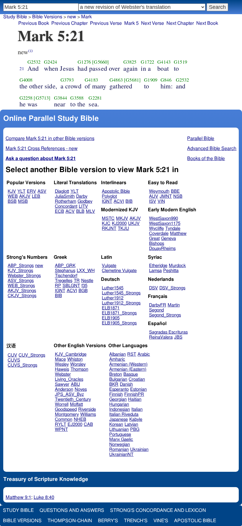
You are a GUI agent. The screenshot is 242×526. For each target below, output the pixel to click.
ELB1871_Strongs (119, 313)
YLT (21, 191)
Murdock (177, 265)
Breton (115, 374)
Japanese (118, 419)
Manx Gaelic (121, 439)
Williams (88, 414)
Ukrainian (139, 449)
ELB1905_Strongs (119, 323)
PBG (134, 429)
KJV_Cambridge (70, 354)
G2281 (95, 98)
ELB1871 (111, 308)
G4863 (116, 80)
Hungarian (119, 404)
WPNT (61, 429)
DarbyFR (157, 305)
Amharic (117, 359)
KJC (106, 223)
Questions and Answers (72, 510)
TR (77, 280)
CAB (88, 424)
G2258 (26, 98)
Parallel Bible (200, 138)
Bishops (156, 243)
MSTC (108, 218)
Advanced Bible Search (211, 148)
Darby (81, 196)
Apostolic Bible (195, 520)
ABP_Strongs (21, 265)
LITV (83, 206)
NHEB (80, 419)
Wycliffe (156, 228)
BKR (113, 384)
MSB (23, 201)
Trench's (136, 520)
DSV (153, 288)
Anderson (64, 389)
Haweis (62, 369)
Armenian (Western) (128, 364)
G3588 (77, 98)
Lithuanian (119, 429)
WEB (13, 196)
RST (131, 354)
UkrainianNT (121, 454)
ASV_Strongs (21, 280)
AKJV (24, 196)
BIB (129, 201)
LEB (36, 196)
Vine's (160, 520)
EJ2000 (75, 424)
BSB (12, 201)
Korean (116, 424)
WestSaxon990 (163, 218)
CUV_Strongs (32, 355)
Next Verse (152, 23)
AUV (153, 196)
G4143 (164, 62)
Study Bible (15, 16)
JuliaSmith (65, 196)
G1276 (84, 62)
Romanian (119, 449)
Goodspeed (66, 409)
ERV (31, 191)
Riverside (87, 409)
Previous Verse (106, 23)
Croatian (137, 379)
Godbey (85, 201)
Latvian (131, 424)
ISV (152, 201)
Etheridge (158, 265)
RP (58, 285)
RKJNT (109, 228)
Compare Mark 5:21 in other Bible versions (50, 138)
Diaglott (62, 191)
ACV (70, 211)
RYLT (60, 424)
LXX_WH (86, 270)
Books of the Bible (206, 158)
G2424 (50, 62)
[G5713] (42, 98)
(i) (30, 50)
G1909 (150, 80)
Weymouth (159, 191)
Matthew (178, 233)
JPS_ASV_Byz (69, 394)
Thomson (79, 369)
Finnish (116, 394)
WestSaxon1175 (164, 223)
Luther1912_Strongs (121, 303)
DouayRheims (162, 248)
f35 (84, 285)
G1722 (147, 62)
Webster (63, 374)
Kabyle (135, 419)
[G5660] (100, 62)
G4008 (26, 80)
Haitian (134, 399)
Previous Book (33, 23)
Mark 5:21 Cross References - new (42, 148)
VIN (161, 201)
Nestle (87, 280)
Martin (174, 305)
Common (63, 419)
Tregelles (63, 280)
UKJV (134, 223)
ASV (41, 191)
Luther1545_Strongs (121, 293)
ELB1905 (111, 318)
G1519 (180, 62)
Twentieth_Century (73, 399)
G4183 (91, 80)
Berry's (108, 520)
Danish (126, 384)
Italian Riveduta (123, 414)
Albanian (117, 354)
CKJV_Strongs (22, 295)
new (71, 16)
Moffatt (76, 404)
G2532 (34, 62)
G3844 (60, 98)
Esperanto (119, 389)
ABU (75, 384)
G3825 (130, 62)
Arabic (144, 354)
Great (154, 238)
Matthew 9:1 (18, 497)
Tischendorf (66, 275)
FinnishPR (134, 394)
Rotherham (65, 201)
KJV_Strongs (20, 270)
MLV (90, 211)
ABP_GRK (65, 265)
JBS (178, 337)
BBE (175, 191)
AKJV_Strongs (22, 290)
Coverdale (159, 233)
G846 (166, 80)
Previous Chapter (69, 23)
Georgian (118, 399)
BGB (83, 290)
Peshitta (171, 270)
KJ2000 (119, 223)
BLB (80, 211)
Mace (60, 359)
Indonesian (119, 409)
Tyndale (172, 228)
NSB (177, 196)
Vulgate (109, 265)
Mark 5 (131, 23)
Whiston (75, 359)
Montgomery (67, 414)
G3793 (67, 80)
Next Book (207, 23)
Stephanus (65, 270)
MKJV (122, 218)
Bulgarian (118, 379)
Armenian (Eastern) (127, 369)
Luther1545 (112, 288)
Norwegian (119, 444)
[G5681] (132, 80)
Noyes (81, 389)
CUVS (14, 360)
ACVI (119, 201)
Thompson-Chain (70, 520)
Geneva (168, 238)
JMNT (166, 196)
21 (21, 68)
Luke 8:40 (44, 497)
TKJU (123, 228)
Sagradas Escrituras (168, 332)
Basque (130, 374)
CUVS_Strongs (22, 365)
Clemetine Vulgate (119, 270)
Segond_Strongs (165, 315)
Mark (86, 16)
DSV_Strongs (172, 288)
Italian (137, 409)
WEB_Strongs (21, 285)
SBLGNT (71, 285)
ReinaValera (161, 337)
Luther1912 (112, 298)
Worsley (78, 364)
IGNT (107, 201)
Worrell (61, 404)
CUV (12, 355)
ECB (59, 211)
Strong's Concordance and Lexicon (158, 510)
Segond (156, 310)
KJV (12, 191)
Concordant (66, 206)
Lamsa (155, 270)
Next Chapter (180, 23)
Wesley (62, 364)
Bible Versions (47, 16)
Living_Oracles (69, 379)
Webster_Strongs (24, 275)
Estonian (138, 389)
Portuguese (120, 434)
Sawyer (62, 384)
